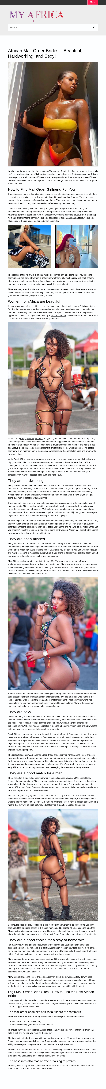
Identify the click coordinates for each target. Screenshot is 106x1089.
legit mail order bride (23, 1000)
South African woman (81, 174)
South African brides (17, 734)
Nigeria (30, 438)
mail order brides (71, 306)
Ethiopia (39, 438)
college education (85, 802)
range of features (67, 1038)
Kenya (23, 438)
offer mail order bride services (45, 289)
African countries (58, 315)
